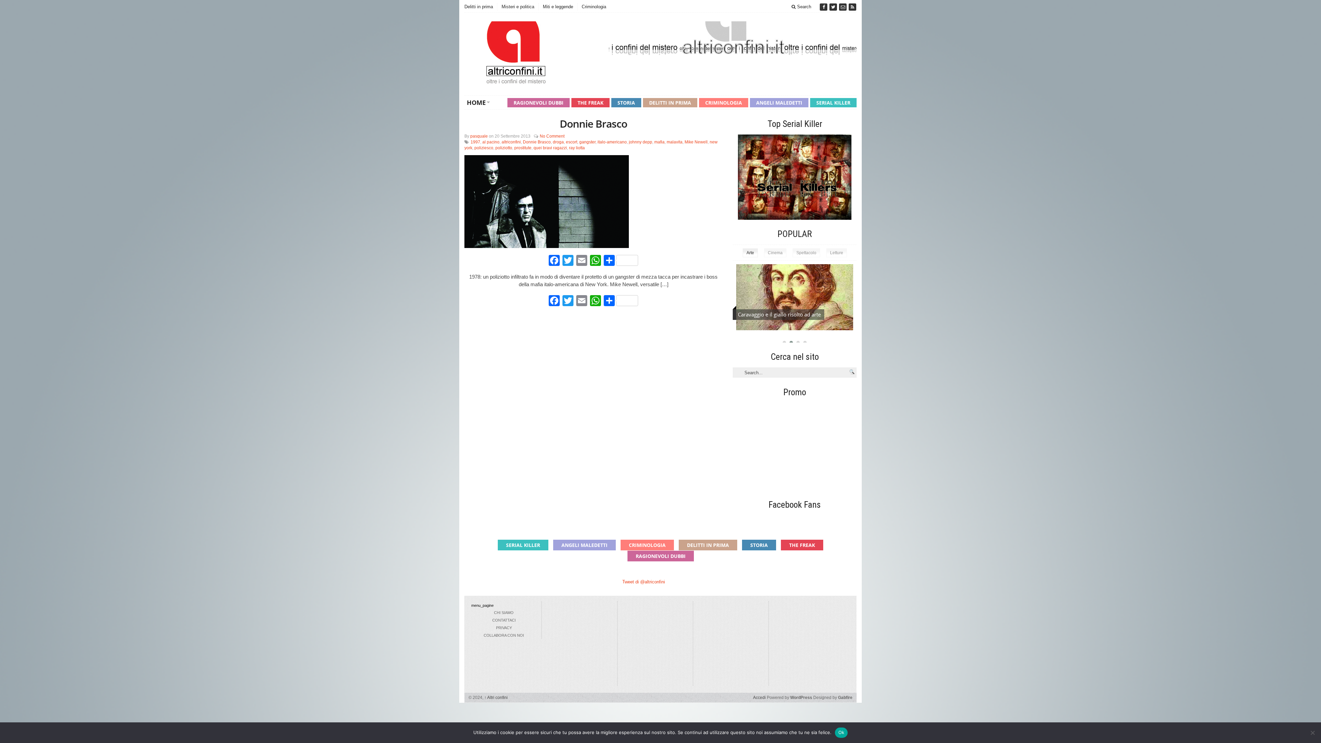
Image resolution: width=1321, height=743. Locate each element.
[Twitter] (834, 7)
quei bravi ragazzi (550, 148)
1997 (475, 142)
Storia (626, 102)
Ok (841, 732)
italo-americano (612, 142)
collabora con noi (504, 635)
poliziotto (503, 148)
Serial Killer (833, 102)
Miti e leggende (558, 6)
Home (476, 102)
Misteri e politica (518, 6)
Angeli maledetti (779, 102)
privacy (504, 628)
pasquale (479, 136)
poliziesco (483, 148)
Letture (836, 252)
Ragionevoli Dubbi (538, 102)
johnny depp (640, 142)
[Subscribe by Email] (843, 7)
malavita (675, 142)
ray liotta (577, 148)
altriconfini (511, 142)
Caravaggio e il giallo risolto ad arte (779, 314)
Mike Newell (696, 142)
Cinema (775, 252)
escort (571, 142)
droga (558, 142)
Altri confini (496, 697)
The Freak (590, 102)
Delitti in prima (478, 6)
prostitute (522, 148)
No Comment (552, 136)
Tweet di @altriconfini (643, 581)
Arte (750, 252)
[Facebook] (824, 7)
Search (803, 6)
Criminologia (594, 6)
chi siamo (504, 613)
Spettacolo (806, 252)
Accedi (759, 697)
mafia (659, 142)
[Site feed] (852, 7)
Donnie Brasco (593, 124)
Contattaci (504, 620)
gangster (587, 142)
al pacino (491, 142)
